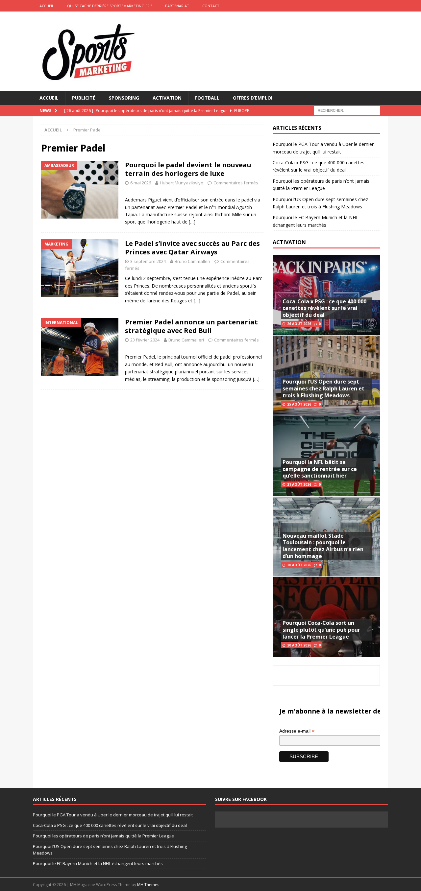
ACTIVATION (289, 242)
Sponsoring (124, 98)
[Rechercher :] (347, 110)
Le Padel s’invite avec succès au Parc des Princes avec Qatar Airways (192, 247)
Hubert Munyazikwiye (181, 183)
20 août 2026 (299, 565)
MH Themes (148, 884)
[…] (192, 222)
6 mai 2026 (140, 183)
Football (207, 98)
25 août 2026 (299, 404)
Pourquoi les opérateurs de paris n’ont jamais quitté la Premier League (103, 836)
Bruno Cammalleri (192, 261)
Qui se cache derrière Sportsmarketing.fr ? (109, 5)
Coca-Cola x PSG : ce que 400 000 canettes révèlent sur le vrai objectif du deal (324, 308)
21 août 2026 (299, 484)
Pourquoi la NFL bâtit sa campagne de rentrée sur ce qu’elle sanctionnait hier (320, 469)
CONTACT (210, 5)
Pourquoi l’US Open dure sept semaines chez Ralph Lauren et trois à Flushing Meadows (323, 388)
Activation (167, 98)
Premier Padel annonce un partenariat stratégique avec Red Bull (191, 326)
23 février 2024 (145, 340)
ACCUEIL (46, 5)
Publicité (83, 98)
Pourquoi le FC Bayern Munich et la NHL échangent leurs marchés (98, 863)
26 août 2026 (299, 323)
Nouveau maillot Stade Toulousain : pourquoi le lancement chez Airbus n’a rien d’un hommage (323, 546)
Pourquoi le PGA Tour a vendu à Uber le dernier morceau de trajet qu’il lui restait (113, 815)
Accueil (49, 98)
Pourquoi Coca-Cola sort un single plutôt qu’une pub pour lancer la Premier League (321, 629)
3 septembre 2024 (148, 261)
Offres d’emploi (252, 98)
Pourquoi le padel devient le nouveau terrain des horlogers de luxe (188, 169)
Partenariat (177, 5)
